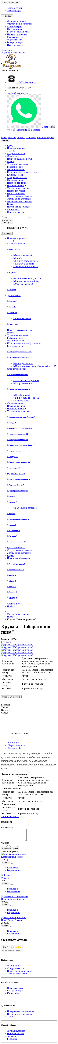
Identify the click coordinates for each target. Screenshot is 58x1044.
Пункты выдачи (15, 45)
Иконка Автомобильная (13, 899)
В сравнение (13, 870)
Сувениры (13, 468)
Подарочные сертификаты (20, 1011)
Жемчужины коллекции (19, 198)
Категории (6, 233)
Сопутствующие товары (19, 196)
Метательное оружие (26, 380)
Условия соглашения (17, 973)
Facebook (35, 129)
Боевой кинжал (22, 255)
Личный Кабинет (16, 1031)
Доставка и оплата (16, 21)
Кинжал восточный (25, 261)
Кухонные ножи (15, 175)
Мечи (11, 307)
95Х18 (11, 575)
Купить (5, 862)
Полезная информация (18, 206)
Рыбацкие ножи (15, 167)
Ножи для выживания (18, 389)
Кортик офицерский (26, 281)
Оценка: (5, 843)
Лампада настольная (18, 519)
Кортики (13, 272)
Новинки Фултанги (17, 148)
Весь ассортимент (16, 193)
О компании (13, 965)
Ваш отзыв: (7, 827)
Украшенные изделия (18, 188)
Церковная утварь (16, 190)
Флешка (5, 878)
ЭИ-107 (12, 598)
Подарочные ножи (16, 183)
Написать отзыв (10, 816)
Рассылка (12, 1039)
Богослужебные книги (18, 479)
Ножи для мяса (23, 363)
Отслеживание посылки (19, 23)
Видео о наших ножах (18, 31)
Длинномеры (14, 156)
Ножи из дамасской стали (20, 159)
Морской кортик (23, 284)
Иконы (12, 502)
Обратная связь (15, 39)
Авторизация (14, 8)
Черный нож (21, 400)
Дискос (12, 496)
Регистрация (14, 10)
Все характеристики (11, 697)
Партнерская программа (19, 1014)
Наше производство (17, 34)
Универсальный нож (26, 398)
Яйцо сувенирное (16, 542)
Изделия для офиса (17, 434)
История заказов (15, 1033)
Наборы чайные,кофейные (21, 445)
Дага (17, 258)
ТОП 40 (11, 151)
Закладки (12, 1036)
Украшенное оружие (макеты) (21, 417)
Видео (10, 204)
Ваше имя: (6, 822)
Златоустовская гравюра (20, 428)
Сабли (12, 312)
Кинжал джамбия (24, 263)
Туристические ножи (18, 164)
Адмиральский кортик (27, 278)
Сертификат (13, 209)
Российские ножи (16, 564)
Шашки (12, 324)
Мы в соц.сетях (15, 37)
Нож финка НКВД (16, 185)
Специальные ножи (17, 177)
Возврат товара (15, 42)
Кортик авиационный (12, 857)
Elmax (11, 581)
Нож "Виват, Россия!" (12, 920)
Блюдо (12, 423)
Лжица (11, 525)
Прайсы (11, 606)
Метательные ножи (17, 375)
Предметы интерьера (18, 462)
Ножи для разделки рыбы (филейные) (34, 366)
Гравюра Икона (15, 485)
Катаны (12, 301)
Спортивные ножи (25, 383)
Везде (10, 145)
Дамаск (12, 592)
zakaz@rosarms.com (17, 93)
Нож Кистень (21, 395)
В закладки (12, 867)
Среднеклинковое (16, 153)
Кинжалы (13, 249)
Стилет (11, 290)
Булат (11, 586)
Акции (10, 1016)
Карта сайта (13, 993)
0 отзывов (6, 642)
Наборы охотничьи (17, 439)
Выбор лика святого (25, 508)
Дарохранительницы (17, 491)
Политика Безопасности (19, 971)
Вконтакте (21, 129)
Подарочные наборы (18, 451)
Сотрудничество (15, 212)
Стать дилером (14, 26)
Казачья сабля (22, 318)
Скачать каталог (15, 29)
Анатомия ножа (15, 570)
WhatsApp (46, 127)
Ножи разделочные (18, 357)
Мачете (10, 161)
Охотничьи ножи (16, 169)
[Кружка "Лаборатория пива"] (17, 644)
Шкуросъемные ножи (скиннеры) (24, 172)
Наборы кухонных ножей (19, 352)
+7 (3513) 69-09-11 (26, 82)
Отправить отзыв (10, 849)
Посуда (12, 456)
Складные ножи (15, 180)
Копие (11, 513)
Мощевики (13, 530)
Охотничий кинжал (25, 266)
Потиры (12, 536)
